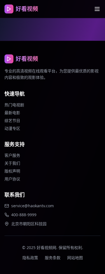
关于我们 (12, 163)
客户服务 (12, 155)
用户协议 (12, 178)
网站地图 (75, 257)
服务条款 (52, 257)
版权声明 (12, 171)
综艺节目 (12, 120)
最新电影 (12, 112)
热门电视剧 (14, 104)
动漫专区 (12, 128)
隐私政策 (30, 257)
